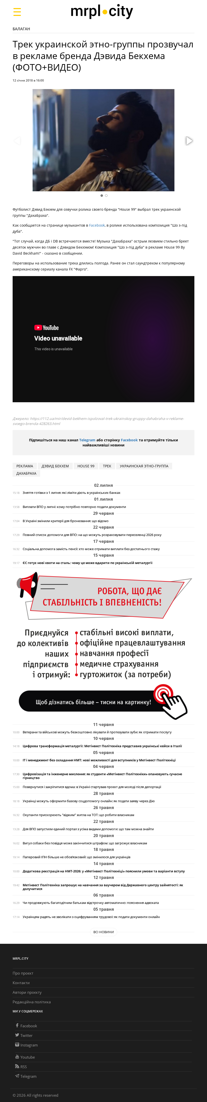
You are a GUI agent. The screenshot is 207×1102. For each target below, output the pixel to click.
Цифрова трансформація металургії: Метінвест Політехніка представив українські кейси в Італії (102, 746)
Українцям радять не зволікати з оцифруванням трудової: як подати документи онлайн (91, 917)
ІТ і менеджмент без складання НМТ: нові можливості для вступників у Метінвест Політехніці (99, 760)
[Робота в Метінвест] (103, 645)
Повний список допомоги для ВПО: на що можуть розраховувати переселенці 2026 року (92, 535)
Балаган (21, 28)
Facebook (97, 225)
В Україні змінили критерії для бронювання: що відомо (66, 521)
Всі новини (103, 932)
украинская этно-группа (144, 466)
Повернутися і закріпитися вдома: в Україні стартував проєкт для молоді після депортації (92, 787)
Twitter (26, 1035)
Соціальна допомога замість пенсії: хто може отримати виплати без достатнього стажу (91, 549)
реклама (24, 466)
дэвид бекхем (55, 466)
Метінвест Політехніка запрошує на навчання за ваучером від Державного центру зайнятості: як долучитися (103, 887)
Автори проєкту (27, 992)
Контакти (21, 982)
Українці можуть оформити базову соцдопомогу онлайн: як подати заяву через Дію (89, 801)
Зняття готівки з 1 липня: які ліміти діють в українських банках (71, 493)
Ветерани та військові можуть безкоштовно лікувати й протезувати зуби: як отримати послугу (97, 732)
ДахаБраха (26, 473)
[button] (189, 141)
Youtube (27, 1057)
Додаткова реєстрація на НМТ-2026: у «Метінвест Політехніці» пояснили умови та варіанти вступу (104, 871)
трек (107, 466)
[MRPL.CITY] (102, 11)
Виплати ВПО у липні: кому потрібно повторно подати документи (74, 507)
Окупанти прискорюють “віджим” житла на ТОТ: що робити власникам (78, 815)
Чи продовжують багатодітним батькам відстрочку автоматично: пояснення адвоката (91, 903)
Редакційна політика (32, 1001)
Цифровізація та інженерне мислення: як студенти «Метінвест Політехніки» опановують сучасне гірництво (102, 776)
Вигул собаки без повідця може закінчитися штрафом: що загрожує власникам (85, 843)
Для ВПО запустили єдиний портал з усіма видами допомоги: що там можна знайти (88, 829)
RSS (23, 1066)
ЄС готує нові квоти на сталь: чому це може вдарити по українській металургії (87, 563)
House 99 (85, 466)
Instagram (29, 1044)
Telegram (87, 440)
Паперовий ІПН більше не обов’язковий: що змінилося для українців (76, 857)
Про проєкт (23, 973)
